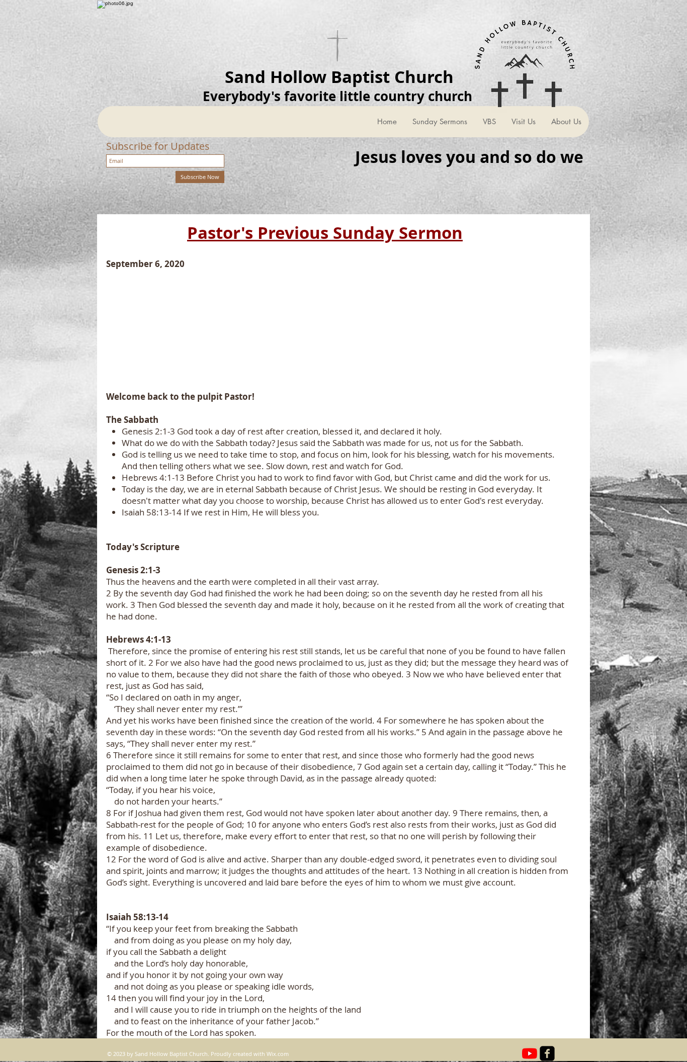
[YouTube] (529, 1053)
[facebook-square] (547, 1053)
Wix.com (278, 1053)
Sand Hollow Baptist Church (339, 76)
